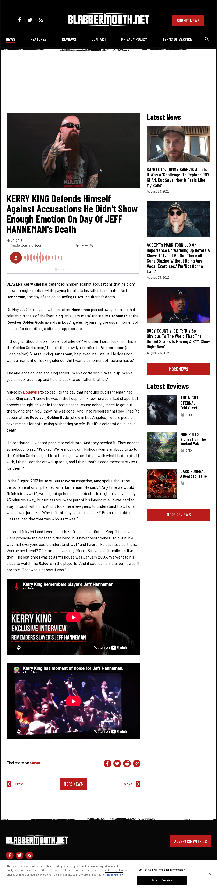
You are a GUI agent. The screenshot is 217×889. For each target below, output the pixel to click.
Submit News (188, 20)
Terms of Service (177, 39)
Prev (19, 783)
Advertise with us (190, 841)
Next (128, 783)
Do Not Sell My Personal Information (161, 869)
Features (39, 39)
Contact (98, 39)
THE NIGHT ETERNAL (189, 400)
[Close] (210, 874)
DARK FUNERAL (193, 471)
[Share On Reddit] (127, 763)
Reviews (69, 39)
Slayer (35, 762)
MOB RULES (189, 434)
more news (178, 369)
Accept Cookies (161, 880)
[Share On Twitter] (117, 763)
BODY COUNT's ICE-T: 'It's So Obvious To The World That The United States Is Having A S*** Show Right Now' (178, 339)
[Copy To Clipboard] (136, 763)
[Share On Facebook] (107, 763)
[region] (108, 874)
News (10, 39)
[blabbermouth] (108, 24)
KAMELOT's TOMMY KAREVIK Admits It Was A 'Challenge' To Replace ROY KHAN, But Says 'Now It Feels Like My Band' (178, 177)
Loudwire (31, 391)
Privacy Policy (134, 39)
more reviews (179, 514)
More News (73, 783)
